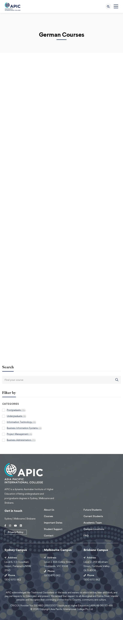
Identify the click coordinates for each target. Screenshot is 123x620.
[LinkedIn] (21, 526)
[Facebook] (5, 526)
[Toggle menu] (116, 6)
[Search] (108, 6)
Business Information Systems (24, 428)
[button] (15, 532)
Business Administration (21, 440)
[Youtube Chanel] (15, 526)
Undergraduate (16, 416)
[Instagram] (10, 526)
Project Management (19, 434)
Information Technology (21, 422)
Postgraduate (16, 410)
